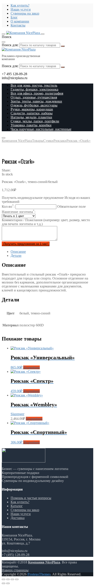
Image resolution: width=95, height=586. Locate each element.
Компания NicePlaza (44, 562)
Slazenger (17, 414)
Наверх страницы (15, 570)
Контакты (18, 25)
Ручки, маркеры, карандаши (32, 109)
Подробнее (31, 367)
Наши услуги (21, 9)
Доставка (18, 518)
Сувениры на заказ (25, 13)
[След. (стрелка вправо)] (8, 583)
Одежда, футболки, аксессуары (34, 105)
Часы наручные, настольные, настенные (41, 129)
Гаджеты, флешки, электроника (34, 89)
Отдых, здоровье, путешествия (34, 97)
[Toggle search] (42, 34)
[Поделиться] (8, 579)
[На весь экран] (12, 579)
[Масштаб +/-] (17, 579)
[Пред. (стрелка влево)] (3, 583)
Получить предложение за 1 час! (26, 243)
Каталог (17, 506)
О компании (20, 21)
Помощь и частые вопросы (31, 498)
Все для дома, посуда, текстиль (34, 85)
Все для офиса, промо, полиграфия (37, 93)
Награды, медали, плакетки (31, 117)
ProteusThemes (39, 574)
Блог (14, 17)
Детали (16, 255)
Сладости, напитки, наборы (32, 113)
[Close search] (3, 42)
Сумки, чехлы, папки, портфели (35, 121)
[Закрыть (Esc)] (3, 579)
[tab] (52, 252)
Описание (18, 251)
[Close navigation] (3, 138)
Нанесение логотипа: (18, 212)
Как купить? (20, 5)
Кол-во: (44, 206)
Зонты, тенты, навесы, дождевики (36, 101)
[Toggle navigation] (3, 34)
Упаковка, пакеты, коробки (31, 125)
